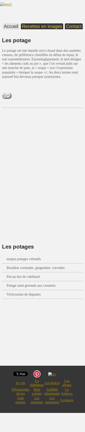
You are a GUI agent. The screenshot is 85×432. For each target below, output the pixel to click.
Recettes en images (42, 26)
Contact (74, 26)
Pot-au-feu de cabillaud (23, 277)
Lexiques (66, 400)
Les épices (52, 383)
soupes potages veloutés (24, 259)
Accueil (11, 26)
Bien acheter (37, 391)
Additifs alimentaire (52, 391)
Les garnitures (52, 400)
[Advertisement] (42, 169)
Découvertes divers (20, 391)
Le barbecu (67, 391)
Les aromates (37, 400)
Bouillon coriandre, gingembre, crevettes (36, 268)
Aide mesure (20, 400)
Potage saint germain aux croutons (31, 285)
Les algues (66, 383)
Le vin (20, 383)
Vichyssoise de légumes (24, 294)
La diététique (37, 383)
